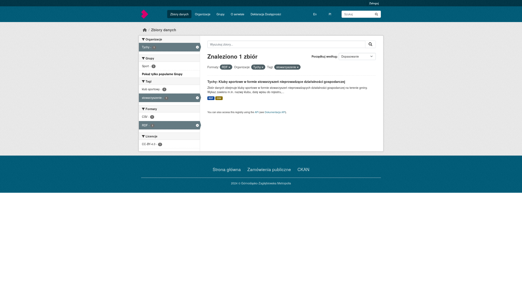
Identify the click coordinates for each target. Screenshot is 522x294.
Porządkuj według (324, 56)
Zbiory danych (179, 14)
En (315, 14)
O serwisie (237, 14)
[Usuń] (229, 67)
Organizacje (202, 14)
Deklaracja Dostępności (266, 14)
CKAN (303, 169)
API (257, 112)
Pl (330, 14)
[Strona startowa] (145, 29)
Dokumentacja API (275, 112)
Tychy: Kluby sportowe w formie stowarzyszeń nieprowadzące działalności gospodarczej (276, 81)
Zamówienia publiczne (269, 169)
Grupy (221, 14)
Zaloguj (374, 3)
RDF (211, 98)
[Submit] (376, 14)
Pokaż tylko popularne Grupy (162, 74)
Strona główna (227, 169)
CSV (219, 98)
